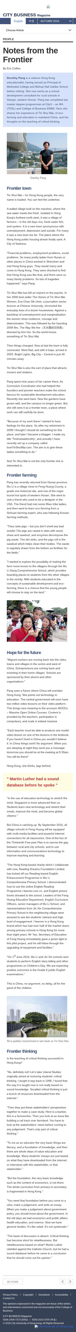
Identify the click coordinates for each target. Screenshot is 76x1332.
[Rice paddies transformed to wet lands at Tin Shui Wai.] (37, 1016)
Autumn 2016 (50, 21)
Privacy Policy (10, 1294)
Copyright (28, 1294)
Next (70, 1281)
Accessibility (61, 1294)
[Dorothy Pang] (37, 153)
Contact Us (9, 1298)
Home (13, 1281)
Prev (62, 1281)
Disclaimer (44, 1294)
